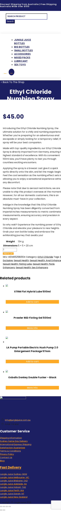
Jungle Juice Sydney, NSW (13, 474)
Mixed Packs (22, 57)
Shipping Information (11, 437)
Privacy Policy (7, 454)
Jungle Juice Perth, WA (12, 490)
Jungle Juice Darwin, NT (12, 493)
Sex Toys (20, 64)
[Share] (7, 506)
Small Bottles (23, 50)
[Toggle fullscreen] (4, 506)
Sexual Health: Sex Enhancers (32, 267)
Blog (2, 460)
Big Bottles (22, 47)
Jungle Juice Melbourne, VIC (14, 477)
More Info (32, 328)
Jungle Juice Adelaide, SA (13, 483)
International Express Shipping (15, 444)
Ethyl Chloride (45, 257)
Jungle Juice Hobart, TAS (13, 487)
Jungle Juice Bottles (22, 41)
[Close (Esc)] (10, 506)
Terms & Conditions (10, 450)
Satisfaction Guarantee (12, 447)
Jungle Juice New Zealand (13, 496)
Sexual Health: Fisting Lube (17, 264)
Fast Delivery (10, 467)
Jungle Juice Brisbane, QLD (14, 480)
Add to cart (8, 253)
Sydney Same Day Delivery (14, 441)
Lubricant (21, 61)
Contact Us (6, 457)
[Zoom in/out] (1, 506)
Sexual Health (21, 260)
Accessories (22, 54)
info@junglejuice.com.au (17, 419)
